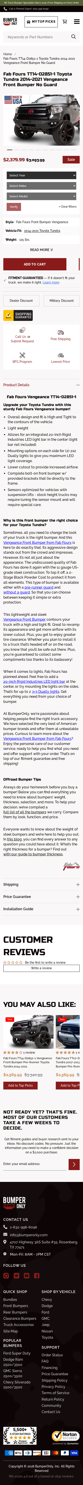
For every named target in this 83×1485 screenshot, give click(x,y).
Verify (14, 206)
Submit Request (22, 341)
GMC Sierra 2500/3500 (12, 1373)
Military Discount (62, 300)
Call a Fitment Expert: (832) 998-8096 (28, 9)
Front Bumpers (15, 1306)
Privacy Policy (53, 1387)
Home (7, 54)
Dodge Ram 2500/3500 (13, 1362)
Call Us (20, 337)
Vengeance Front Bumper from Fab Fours (37, 543)
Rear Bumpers (15, 1312)
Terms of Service (55, 1393)
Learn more (51, 282)
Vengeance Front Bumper (24, 619)
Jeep (46, 1325)
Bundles (10, 1299)
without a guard (16, 592)
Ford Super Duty (17, 1353)
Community (51, 1405)
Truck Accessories (18, 1325)
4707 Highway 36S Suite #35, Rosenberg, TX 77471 (44, 1244)
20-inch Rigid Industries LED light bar (34, 681)
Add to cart (35, 264)
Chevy (47, 1299)
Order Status (52, 1355)
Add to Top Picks (20, 1085)
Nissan (47, 1331)
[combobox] (41, 37)
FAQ (45, 1361)
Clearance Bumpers (19, 1318)
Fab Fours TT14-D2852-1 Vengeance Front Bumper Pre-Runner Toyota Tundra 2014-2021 (27, 1062)
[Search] (73, 37)
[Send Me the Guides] (74, 1164)
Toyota (47, 1337)
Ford (45, 1312)
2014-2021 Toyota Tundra (42, 231)
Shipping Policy (55, 1380)
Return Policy (53, 1399)
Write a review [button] (41, 968)
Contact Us (51, 1412)
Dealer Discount (21, 300)
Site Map (10, 1331)
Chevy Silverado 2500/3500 (17, 1384)
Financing (50, 1368)
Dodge (47, 1306)
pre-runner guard (39, 587)
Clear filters (67, 206)
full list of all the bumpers (24, 812)
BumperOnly (44, 1466)
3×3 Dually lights (45, 691)
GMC (46, 1318)
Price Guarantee (55, 1374)
